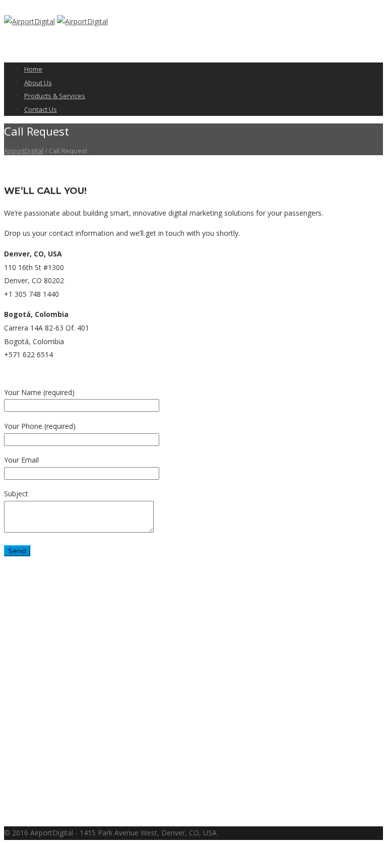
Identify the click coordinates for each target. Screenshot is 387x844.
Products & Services (54, 95)
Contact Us (40, 109)
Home (33, 69)
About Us (38, 82)
